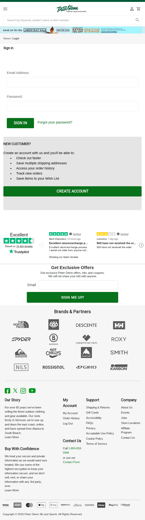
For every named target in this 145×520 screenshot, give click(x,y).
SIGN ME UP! (72, 297)
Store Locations (130, 423)
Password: (15, 97)
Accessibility (94, 417)
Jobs (124, 417)
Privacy (91, 428)
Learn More (12, 437)
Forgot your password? (55, 122)
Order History (71, 418)
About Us (127, 407)
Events (125, 412)
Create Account (73, 191)
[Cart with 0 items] (138, 9)
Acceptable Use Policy (100, 433)
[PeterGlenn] (71, 9)
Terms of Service (96, 443)
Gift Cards (92, 412)
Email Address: (18, 73)
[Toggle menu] (8, 9)
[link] (72, 29)
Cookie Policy (94, 438)
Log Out (68, 423)
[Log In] (132, 9)
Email (32, 285)
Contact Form (71, 462)
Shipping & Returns (98, 407)
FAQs (89, 423)
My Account (70, 413)
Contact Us (128, 437)
